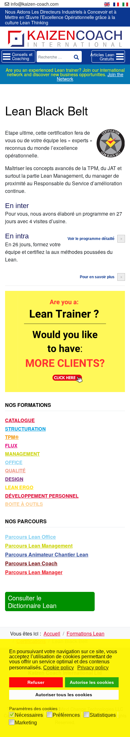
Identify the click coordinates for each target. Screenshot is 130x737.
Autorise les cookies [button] (92, 682)
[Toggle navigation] (18, 56)
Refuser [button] (35, 682)
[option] (107, 3)
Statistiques (103, 715)
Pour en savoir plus (97, 277)
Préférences (66, 715)
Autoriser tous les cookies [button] (63, 694)
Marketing (26, 722)
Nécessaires (29, 715)
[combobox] (59, 56)
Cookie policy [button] (58, 667)
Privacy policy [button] (93, 667)
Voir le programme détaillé (91, 238)
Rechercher (76, 57)
